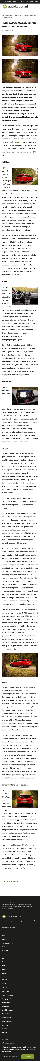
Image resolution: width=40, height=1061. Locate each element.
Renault (4, 939)
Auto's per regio (7, 995)
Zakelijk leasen (7, 1010)
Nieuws (9, 15)
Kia (3, 958)
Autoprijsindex (7, 999)
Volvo (4, 969)
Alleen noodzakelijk (11, 1057)
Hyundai (17, 142)
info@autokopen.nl (8, 1043)
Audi (3, 965)
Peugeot (5, 950)
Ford (3, 947)
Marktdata (5, 991)
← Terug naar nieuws (10, 881)
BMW (3, 935)
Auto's (4, 984)
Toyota (4, 954)
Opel (3, 962)
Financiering (6, 1017)
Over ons (5, 1025)
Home (4, 15)
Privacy (4, 1032)
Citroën (4, 973)
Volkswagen (6, 932)
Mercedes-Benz (7, 943)
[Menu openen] (39, 7)
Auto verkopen (7, 1021)
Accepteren (28, 1057)
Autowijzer (6, 1006)
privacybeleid (6, 1051)
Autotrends (6, 1002)
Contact (4, 1029)
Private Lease (7, 1014)
